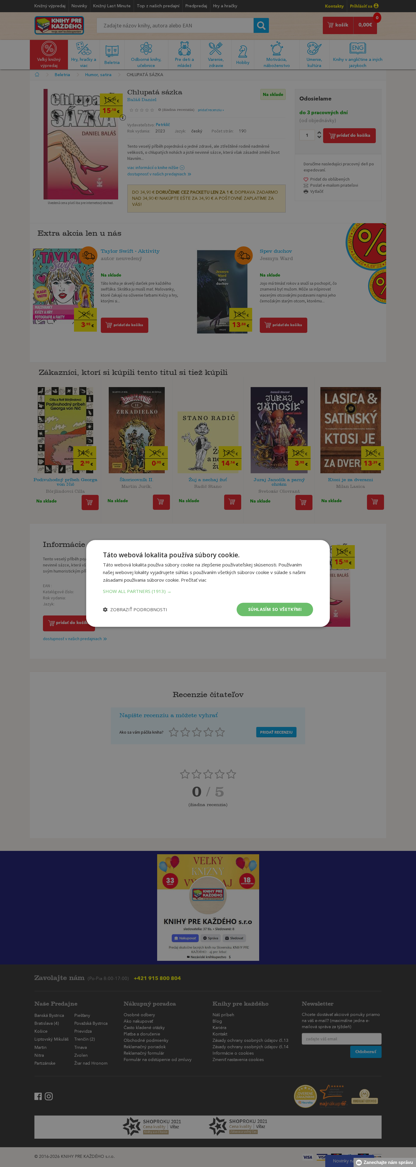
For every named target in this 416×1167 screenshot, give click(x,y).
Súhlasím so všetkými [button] (274, 609)
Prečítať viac (193, 580)
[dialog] (208, 583)
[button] (208, 591)
